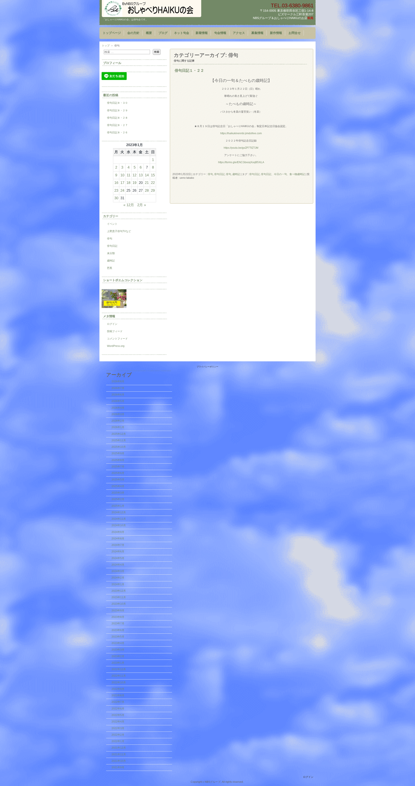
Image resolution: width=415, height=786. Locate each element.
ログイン (112, 323)
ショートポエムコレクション (122, 280)
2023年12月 (119, 591)
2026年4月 (118, 408)
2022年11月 (119, 675)
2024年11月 (119, 519)
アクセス (239, 33)
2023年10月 (119, 604)
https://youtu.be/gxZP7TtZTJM (241, 148)
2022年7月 (118, 702)
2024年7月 (118, 545)
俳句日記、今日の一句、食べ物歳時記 (283, 174)
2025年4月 (118, 486)
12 (134, 175)
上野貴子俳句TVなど (119, 231)
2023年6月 (118, 630)
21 (147, 182)
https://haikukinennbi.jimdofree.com (241, 133)
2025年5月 (118, 479)
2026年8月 (118, 381)
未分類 (111, 253)
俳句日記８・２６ (117, 132)
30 (116, 198)
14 (147, 175)
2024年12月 (119, 512)
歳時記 (111, 260)
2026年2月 (118, 420)
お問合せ (295, 33)
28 (147, 190)
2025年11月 (119, 440)
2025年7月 (118, 466)
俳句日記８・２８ (117, 117)
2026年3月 (118, 414)
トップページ (112, 33)
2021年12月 (119, 747)
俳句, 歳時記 (233, 174)
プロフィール (112, 63)
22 (153, 182)
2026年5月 (118, 401)
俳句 (210, 174)
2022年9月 (118, 689)
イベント (112, 223)
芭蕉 (109, 267)
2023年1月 (118, 663)
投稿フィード (115, 331)
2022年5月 (118, 715)
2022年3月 (118, 728)
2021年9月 (118, 767)
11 (128, 175)
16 (116, 182)
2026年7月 (118, 388)
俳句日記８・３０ (117, 102)
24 (122, 190)
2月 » (141, 205)
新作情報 (276, 33)
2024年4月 (118, 564)
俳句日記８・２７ (117, 125)
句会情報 (220, 33)
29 (153, 190)
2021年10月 (119, 761)
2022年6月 (118, 708)
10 (122, 175)
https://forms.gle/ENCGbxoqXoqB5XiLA (241, 162)
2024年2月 (118, 577)
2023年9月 (118, 610)
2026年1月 (118, 427)
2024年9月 (118, 532)
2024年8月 (118, 538)
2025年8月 (118, 460)
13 (141, 175)
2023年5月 (118, 636)
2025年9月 (118, 453)
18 (128, 182)
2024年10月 (119, 525)
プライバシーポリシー (207, 366)
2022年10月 (119, 682)
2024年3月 (118, 571)
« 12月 (128, 205)
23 (116, 190)
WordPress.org (115, 346)
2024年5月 (118, 558)
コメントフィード (117, 338)
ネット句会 (181, 33)
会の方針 (133, 33)
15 (153, 175)
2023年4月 (118, 643)
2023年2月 (118, 656)
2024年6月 (118, 551)
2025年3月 (118, 492)
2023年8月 (118, 617)
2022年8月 (118, 695)
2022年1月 (118, 741)
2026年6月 (118, 394)
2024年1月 (118, 584)
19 (134, 182)
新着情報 (202, 33)
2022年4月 (118, 721)
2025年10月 (119, 447)
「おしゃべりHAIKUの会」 (151, 8)
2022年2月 (118, 734)
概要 (149, 33)
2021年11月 (119, 754)
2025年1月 (118, 506)
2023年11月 (119, 597)
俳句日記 (219, 174)
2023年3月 (118, 649)
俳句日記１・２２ (189, 70)
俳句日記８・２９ (117, 110)
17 (122, 182)
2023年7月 (118, 623)
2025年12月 (119, 434)
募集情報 (257, 33)
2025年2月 (118, 499)
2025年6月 (118, 473)
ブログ (163, 33)
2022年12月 (119, 669)
